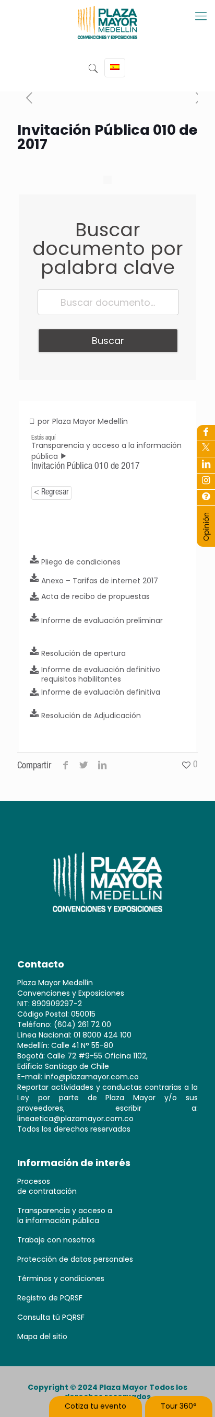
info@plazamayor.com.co (91, 1077)
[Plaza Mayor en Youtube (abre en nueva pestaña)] (205, 465)
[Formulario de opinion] (206, 539)
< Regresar (51, 493)
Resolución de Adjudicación (91, 715)
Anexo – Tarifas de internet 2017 (99, 580)
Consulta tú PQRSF (51, 1317)
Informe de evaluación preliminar (102, 620)
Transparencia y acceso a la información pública (64, 1215)
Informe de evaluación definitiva (100, 692)
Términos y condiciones (60, 1278)
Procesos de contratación (47, 1186)
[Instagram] (206, 497)
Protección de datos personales (75, 1259)
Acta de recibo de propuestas (95, 596)
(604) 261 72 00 (82, 1024)
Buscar (108, 340)
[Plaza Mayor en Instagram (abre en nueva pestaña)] (205, 481)
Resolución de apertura (83, 653)
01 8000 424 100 (103, 1035)
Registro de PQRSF (49, 1298)
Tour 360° (179, 1406)
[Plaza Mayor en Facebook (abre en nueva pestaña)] (205, 432)
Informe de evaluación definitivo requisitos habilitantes (100, 674)
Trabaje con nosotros (56, 1240)
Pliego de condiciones (81, 562)
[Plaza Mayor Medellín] (107, 30)
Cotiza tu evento (95, 1406)
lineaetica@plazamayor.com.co (75, 1118)
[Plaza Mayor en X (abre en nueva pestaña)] (206, 449)
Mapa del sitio (42, 1336)
